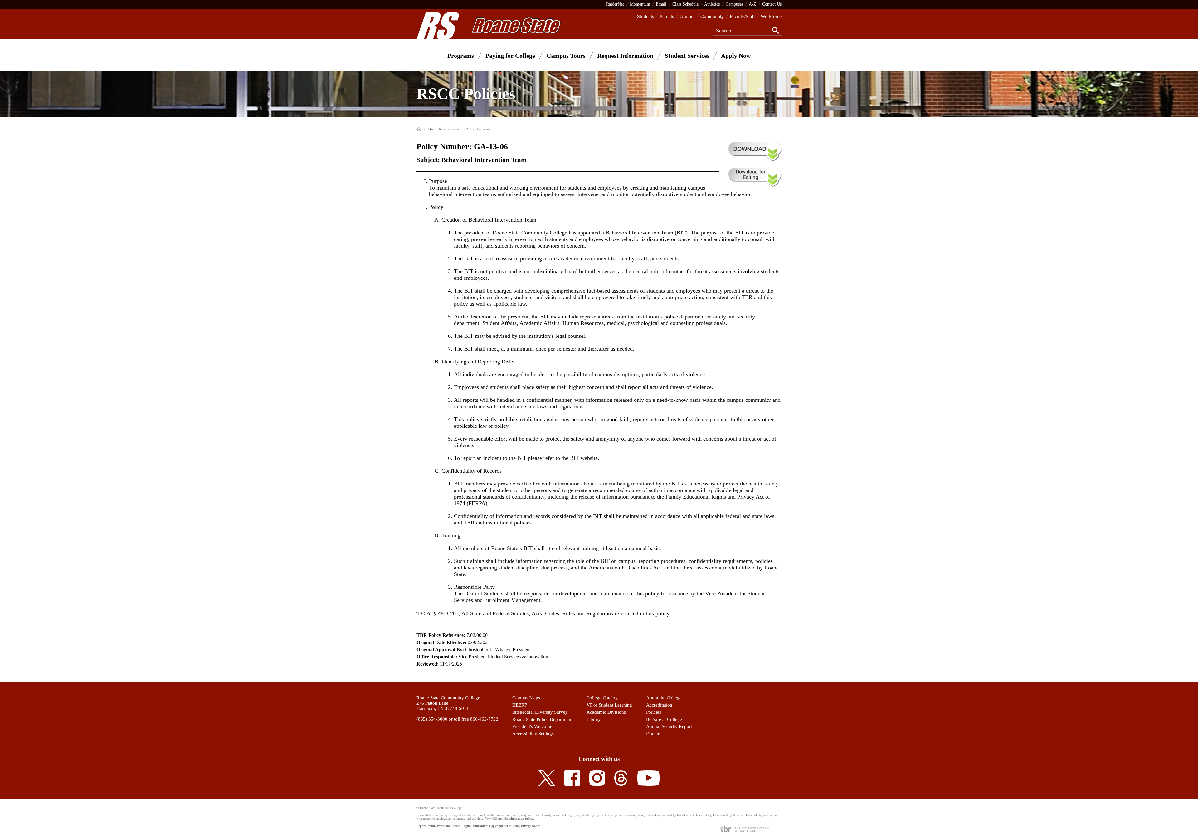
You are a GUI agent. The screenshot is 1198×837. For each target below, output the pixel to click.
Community (712, 16)
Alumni (687, 16)
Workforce (771, 16)
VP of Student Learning (609, 704)
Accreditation (659, 704)
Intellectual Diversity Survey (540, 712)
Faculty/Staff (742, 16)
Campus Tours (566, 55)
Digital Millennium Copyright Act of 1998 (490, 826)
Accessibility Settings (533, 733)
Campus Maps (526, 697)
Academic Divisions (606, 712)
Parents (667, 16)
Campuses (734, 4)
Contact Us (772, 4)
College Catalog (602, 697)
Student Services (687, 55)
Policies (653, 712)
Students (645, 16)
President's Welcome (532, 726)
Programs (460, 55)
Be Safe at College (664, 719)
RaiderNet (615, 4)
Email (661, 4)
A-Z (752, 4)
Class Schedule (685, 4)
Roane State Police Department (542, 719)
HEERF (519, 704)
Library (594, 719)
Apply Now (736, 55)
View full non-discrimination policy (509, 818)
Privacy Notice (530, 826)
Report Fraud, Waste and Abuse (438, 826)
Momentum (640, 4)
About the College (664, 697)
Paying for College (510, 55)
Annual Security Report (669, 726)
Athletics (712, 4)
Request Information (625, 55)
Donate (653, 733)
